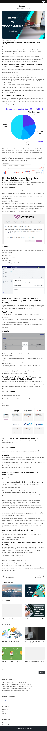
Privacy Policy (28, 700)
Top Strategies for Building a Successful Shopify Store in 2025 (16, 688)
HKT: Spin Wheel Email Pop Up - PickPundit (12, 700)
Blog (3, 46)
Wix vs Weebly (28, 599)
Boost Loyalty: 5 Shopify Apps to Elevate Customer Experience (16, 690)
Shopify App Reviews (7, 724)
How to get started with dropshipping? (11, 661)
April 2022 (4, 713)
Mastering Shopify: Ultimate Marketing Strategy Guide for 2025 (16, 684)
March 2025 (5, 709)
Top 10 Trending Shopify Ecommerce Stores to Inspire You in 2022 (17, 686)
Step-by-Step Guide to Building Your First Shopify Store (14, 682)
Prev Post (10, 576)
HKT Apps (21, 6)
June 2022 (4, 711)
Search (4, 669)
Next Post (38, 576)
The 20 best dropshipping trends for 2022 (34, 661)
